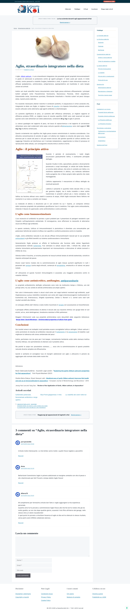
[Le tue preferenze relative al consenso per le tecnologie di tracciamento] (127, 608)
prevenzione (72, 332)
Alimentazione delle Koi (24, 28)
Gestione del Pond (102, 145)
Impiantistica (101, 140)
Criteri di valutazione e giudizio (106, 61)
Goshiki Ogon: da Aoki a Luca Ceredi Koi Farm (32, 406)
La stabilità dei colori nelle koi (75, 395)
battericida (37, 246)
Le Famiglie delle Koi (102, 35)
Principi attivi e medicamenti (106, 76)
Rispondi (20, 456)
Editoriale (68, 9)
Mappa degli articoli (107, 9)
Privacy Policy (46, 597)
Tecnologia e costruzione (104, 128)
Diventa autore (97, 594)
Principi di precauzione (104, 69)
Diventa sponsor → (65, 22)
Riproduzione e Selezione (105, 91)
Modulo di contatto (73, 597)
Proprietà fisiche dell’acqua (105, 112)
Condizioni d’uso (47, 594)
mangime (34, 404)
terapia (61, 305)
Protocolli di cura (103, 80)
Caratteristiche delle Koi (103, 54)
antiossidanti (20, 238)
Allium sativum (26, 76)
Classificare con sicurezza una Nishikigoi (31, 407)
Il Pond (86, 9)
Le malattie (101, 72)
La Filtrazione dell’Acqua (105, 120)
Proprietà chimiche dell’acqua (106, 116)
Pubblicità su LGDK (109, 1)
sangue (28, 265)
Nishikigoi (77, 9)
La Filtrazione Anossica (104, 123)
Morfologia (101, 50)
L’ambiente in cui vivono (103, 109)
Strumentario (102, 137)
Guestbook (94, 9)
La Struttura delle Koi (103, 39)
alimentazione (67, 126)
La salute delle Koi (102, 65)
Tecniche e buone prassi (105, 95)
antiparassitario (69, 280)
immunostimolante (23, 404)
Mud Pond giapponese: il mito (51, 395)
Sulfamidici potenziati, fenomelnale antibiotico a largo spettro (26, 397)
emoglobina (61, 265)
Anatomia (100, 42)
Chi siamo (70, 594)
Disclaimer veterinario (23, 594)
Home (15, 28)
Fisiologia (100, 46)
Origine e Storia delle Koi (105, 57)
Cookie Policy (46, 600)
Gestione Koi (100, 84)
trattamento (60, 332)
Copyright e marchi (22, 597)
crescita (56, 106)
